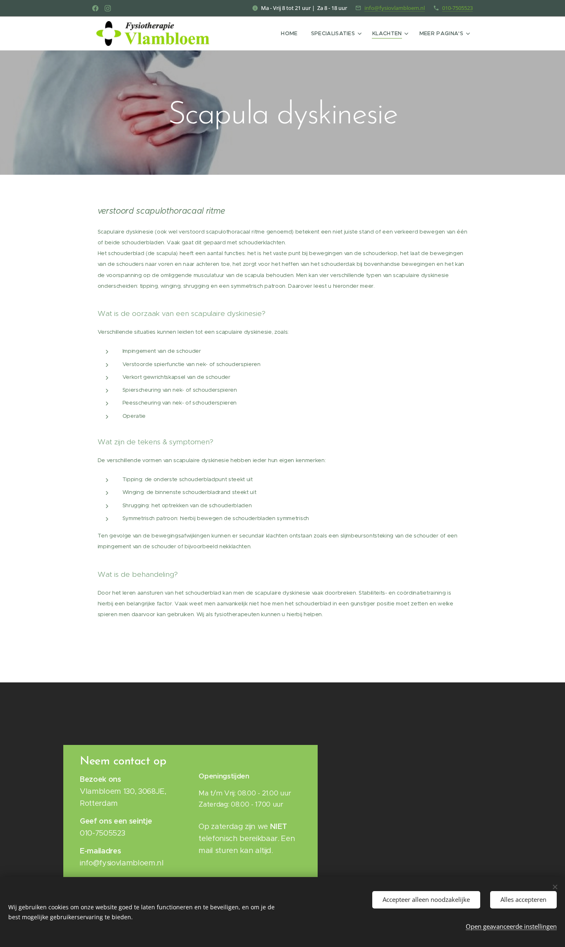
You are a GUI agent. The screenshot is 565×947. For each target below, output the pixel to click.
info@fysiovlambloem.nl (394, 8)
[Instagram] (108, 8)
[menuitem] (291, 33)
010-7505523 (457, 8)
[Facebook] (95, 8)
